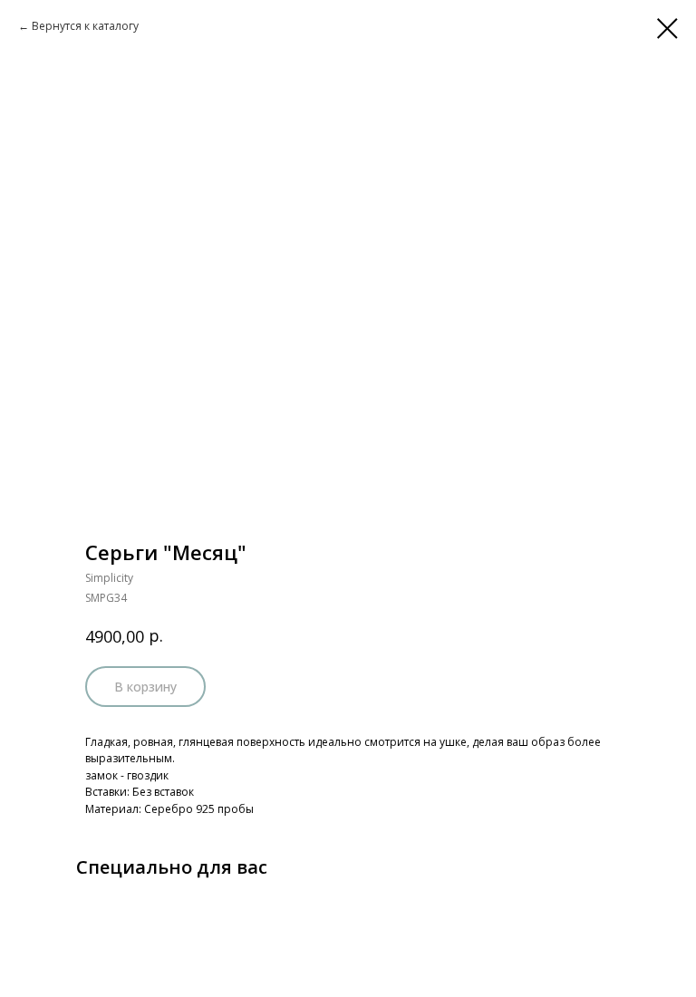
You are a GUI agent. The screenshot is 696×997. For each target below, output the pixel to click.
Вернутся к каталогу (85, 26)
